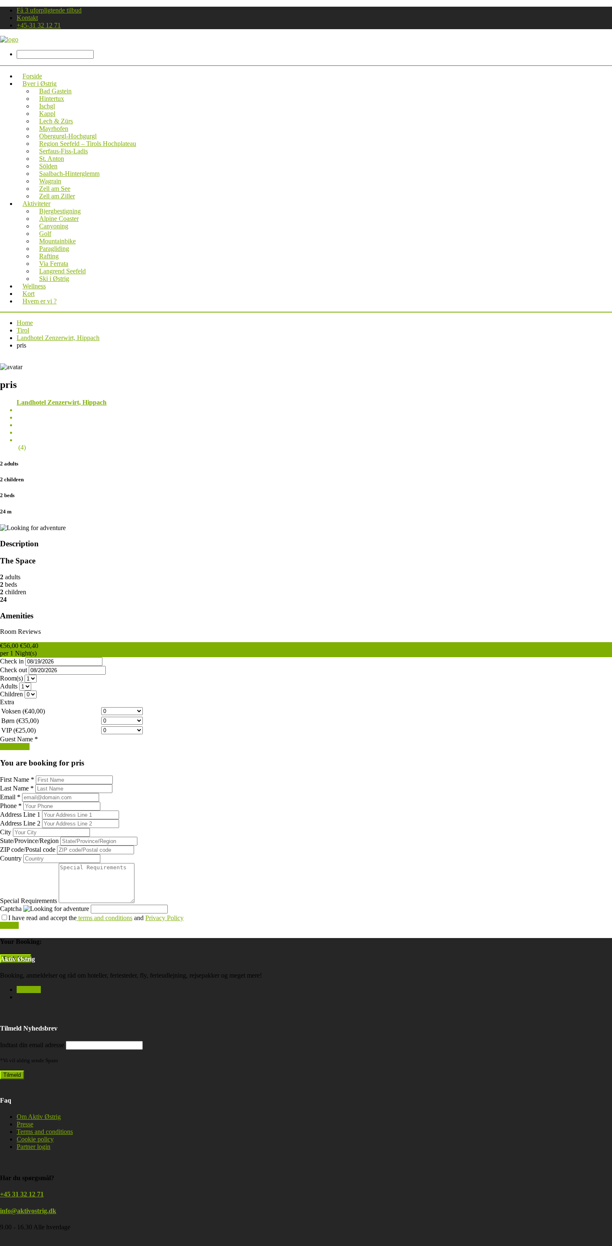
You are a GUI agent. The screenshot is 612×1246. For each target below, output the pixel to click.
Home (25, 322)
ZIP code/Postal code (28, 849)
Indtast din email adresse (32, 1044)
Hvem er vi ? (39, 301)
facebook (29, 989)
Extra (7, 702)
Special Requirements (29, 900)
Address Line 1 (21, 814)
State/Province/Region (30, 840)
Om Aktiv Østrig (39, 1116)
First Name (17, 779)
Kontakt (27, 17)
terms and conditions (104, 917)
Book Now (15, 746)
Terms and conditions (45, 1131)
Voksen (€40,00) (23, 711)
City (6, 832)
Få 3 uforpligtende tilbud (49, 10)
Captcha (11, 908)
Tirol (23, 330)
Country (11, 858)
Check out (13, 669)
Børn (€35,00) (20, 720)
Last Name (17, 788)
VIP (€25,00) (18, 730)
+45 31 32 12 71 (22, 1194)
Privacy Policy (164, 917)
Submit (9, 925)
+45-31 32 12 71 (39, 25)
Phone (11, 805)
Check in (12, 661)
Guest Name (19, 739)
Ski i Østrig (54, 278)
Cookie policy (35, 1139)
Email (10, 797)
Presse (25, 1124)
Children (11, 694)
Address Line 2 (21, 823)
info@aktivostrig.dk (28, 1210)
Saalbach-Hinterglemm (69, 173)
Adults (8, 686)
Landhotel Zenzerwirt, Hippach (58, 337)
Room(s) (11, 678)
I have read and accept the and (96, 917)
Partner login (33, 1146)
